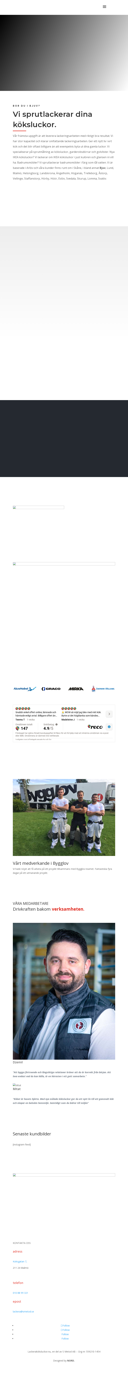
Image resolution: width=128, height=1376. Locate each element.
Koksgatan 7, (20, 1261)
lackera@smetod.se (23, 1311)
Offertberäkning (28, 72)
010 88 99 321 (20, 1292)
